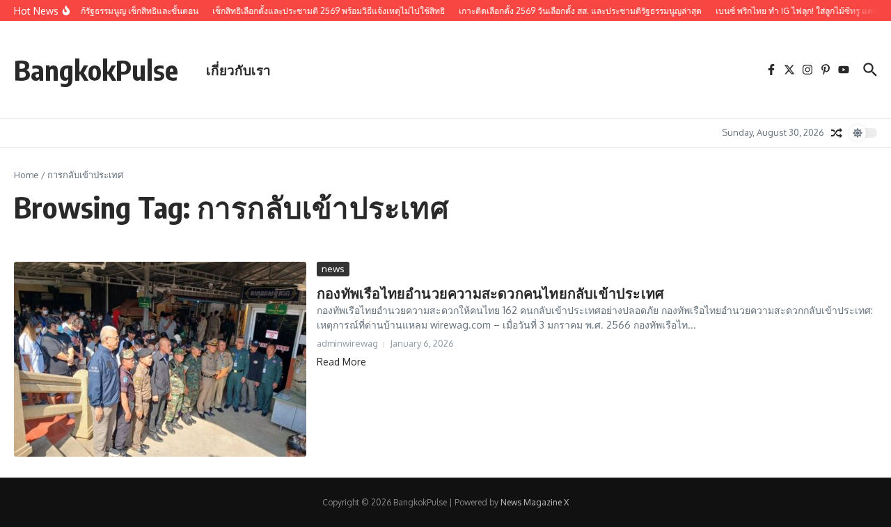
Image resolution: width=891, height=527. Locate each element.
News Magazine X (534, 502)
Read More (341, 362)
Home (26, 174)
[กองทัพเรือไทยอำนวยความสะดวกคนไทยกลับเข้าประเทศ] (160, 359)
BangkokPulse (96, 69)
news (333, 268)
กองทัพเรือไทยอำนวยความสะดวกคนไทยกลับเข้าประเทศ (490, 292)
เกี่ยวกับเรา (238, 69)
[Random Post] (836, 133)
